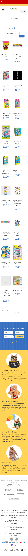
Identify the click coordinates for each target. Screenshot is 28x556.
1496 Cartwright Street (14, 527)
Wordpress (14, 550)
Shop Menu (6, 2)
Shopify (22, 550)
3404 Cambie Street (14, 533)
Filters (21, 36)
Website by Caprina (20, 549)
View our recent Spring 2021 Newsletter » (14, 342)
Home (10, 18)
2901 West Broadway (14, 521)
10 (15, 312)
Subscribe (20, 336)
